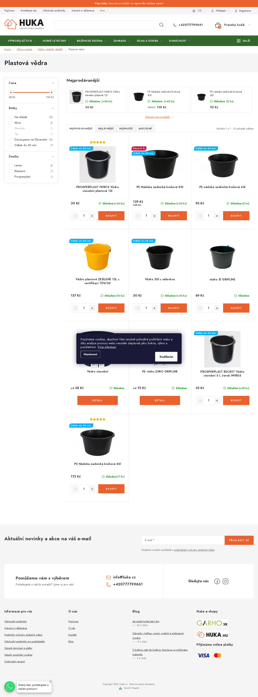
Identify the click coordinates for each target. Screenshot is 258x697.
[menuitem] (21, 40)
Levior (33, 165)
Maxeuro (33, 171)
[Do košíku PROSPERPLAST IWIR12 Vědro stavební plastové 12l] (111, 215)
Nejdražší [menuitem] (126, 128)
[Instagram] (225, 581)
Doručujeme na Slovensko (33, 139)
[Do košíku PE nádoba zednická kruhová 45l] (236, 215)
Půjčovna (9, 10)
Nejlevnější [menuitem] (106, 128)
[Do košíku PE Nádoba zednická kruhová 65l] (111, 488)
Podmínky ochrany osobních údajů (23, 635)
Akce (33, 123)
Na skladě (33, 117)
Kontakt (72, 635)
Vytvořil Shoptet (131, 688)
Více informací (107, 347)
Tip (33, 134)
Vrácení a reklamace (83, 10)
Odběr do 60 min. (33, 145)
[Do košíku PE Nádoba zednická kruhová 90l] (174, 215)
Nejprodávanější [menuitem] (81, 128)
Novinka (33, 128)
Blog (71, 641)
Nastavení (90, 354)
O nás (71, 628)
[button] (9, 686)
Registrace (245, 10)
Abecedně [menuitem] (145, 128)
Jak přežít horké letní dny (146, 621)
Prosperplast (33, 177)
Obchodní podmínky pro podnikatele (24, 641)
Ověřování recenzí (14, 661)
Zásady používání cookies (18, 655)
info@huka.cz (124, 577)
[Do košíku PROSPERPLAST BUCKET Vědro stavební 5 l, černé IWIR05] (236, 400)
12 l (164, 364)
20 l (94, 364)
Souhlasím (166, 357)
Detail (97, 400)
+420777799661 (190, 25)
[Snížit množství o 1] (75, 216)
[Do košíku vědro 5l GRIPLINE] (236, 308)
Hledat (161, 25)
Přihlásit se (239, 540)
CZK (200, 10)
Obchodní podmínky (54, 10)
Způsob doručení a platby (18, 648)
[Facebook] (217, 581)
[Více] (243, 40)
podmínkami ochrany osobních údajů (194, 550)
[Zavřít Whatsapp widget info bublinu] (51, 681)
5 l (101, 364)
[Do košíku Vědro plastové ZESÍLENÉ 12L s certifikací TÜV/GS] (111, 308)
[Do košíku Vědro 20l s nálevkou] (174, 308)
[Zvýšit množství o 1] (92, 216)
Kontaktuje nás (29, 10)
